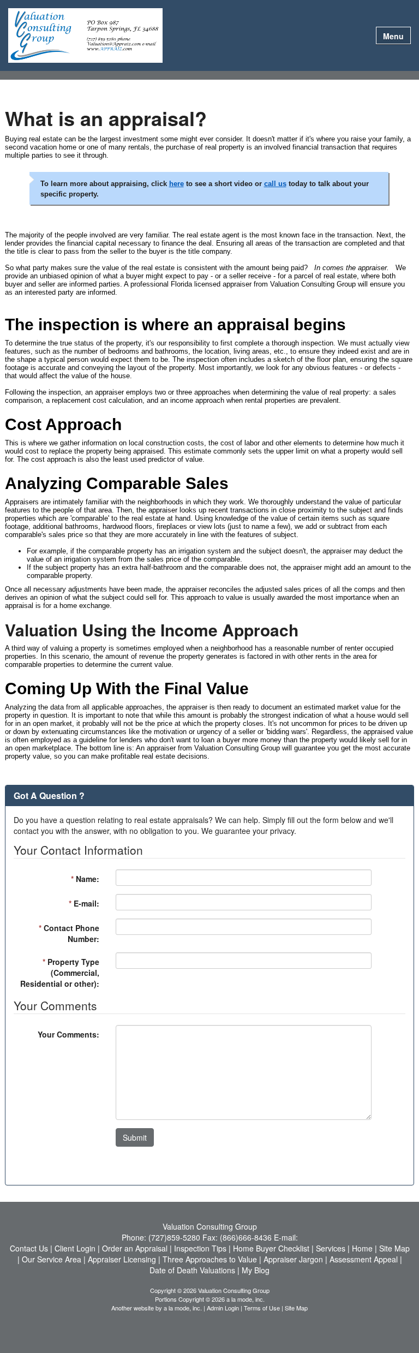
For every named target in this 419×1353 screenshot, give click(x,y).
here (176, 184)
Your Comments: (68, 1034)
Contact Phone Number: (69, 933)
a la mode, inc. (183, 1307)
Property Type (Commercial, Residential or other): (59, 972)
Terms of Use (262, 1307)
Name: (85, 878)
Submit (135, 1137)
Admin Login (223, 1307)
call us (275, 184)
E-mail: (84, 903)
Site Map (296, 1307)
